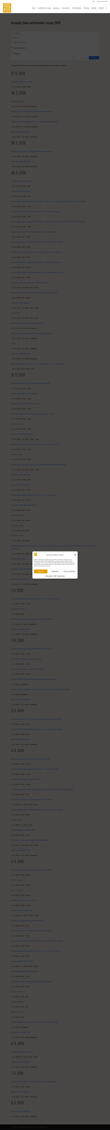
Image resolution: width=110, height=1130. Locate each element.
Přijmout (40, 571)
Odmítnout (55, 571)
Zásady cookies (49, 576)
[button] (75, 555)
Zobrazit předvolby (69, 571)
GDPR (55, 576)
